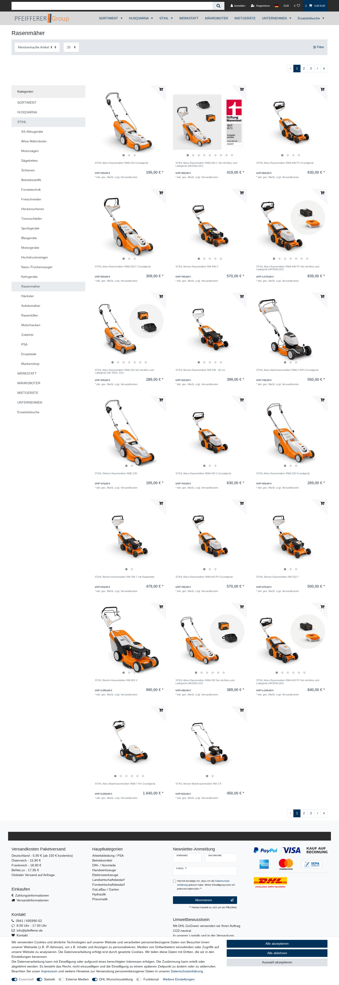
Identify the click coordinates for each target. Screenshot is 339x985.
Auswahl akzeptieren (277, 962)
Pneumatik (100, 899)
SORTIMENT (109, 18)
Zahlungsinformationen (32, 895)
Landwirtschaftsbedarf (108, 880)
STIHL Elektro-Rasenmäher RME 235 (116, 473)
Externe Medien (77, 979)
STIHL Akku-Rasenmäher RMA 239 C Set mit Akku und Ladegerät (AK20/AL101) (206, 164)
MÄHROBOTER (216, 18)
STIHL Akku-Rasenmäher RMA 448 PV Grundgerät (284, 162)
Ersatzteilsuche (309, 18)
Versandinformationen (33, 900)
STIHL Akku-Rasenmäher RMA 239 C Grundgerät (123, 266)
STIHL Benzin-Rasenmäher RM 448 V (196, 266)
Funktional (151, 979)
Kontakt (22, 935)
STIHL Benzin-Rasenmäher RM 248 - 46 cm (200, 370)
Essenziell (26, 979)
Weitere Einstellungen (179, 979)
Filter (320, 47)
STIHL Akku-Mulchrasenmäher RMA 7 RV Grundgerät (125, 783)
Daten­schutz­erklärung (187, 971)
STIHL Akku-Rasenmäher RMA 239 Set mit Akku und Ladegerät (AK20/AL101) (205, 681)
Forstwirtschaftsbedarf (108, 884)
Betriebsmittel (102, 860)
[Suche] (218, 6)
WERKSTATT (189, 18)
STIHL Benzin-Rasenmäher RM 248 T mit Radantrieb (124, 576)
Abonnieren (203, 900)
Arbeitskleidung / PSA (108, 855)
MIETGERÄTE (245, 18)
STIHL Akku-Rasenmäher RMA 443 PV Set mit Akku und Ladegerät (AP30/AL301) (287, 681)
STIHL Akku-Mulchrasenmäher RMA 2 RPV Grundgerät (287, 370)
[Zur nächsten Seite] (317, 69)
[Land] (276, 6)
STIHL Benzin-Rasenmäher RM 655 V (116, 680)
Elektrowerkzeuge (105, 875)
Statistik (49, 979)
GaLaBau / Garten (105, 889)
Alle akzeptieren (277, 943)
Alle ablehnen (277, 953)
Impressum (49, 971)
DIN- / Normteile (104, 865)
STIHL (164, 18)
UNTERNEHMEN (275, 18)
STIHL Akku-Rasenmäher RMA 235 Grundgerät (121, 162)
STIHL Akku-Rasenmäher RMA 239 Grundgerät (282, 473)
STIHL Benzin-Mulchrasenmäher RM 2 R (198, 783)
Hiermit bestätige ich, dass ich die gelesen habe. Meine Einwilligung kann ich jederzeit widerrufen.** (206, 884)
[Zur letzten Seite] (323, 69)
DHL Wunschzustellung (116, 979)
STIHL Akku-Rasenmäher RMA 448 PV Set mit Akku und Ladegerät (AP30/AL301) (287, 268)
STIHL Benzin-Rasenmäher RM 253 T (277, 576)
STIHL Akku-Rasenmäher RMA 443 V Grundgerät (203, 473)
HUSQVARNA (139, 18)
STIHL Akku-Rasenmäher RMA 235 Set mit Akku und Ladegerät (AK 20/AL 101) (124, 371)
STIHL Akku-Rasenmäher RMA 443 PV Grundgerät (204, 576)
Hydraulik (99, 894)
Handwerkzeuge (104, 870)
